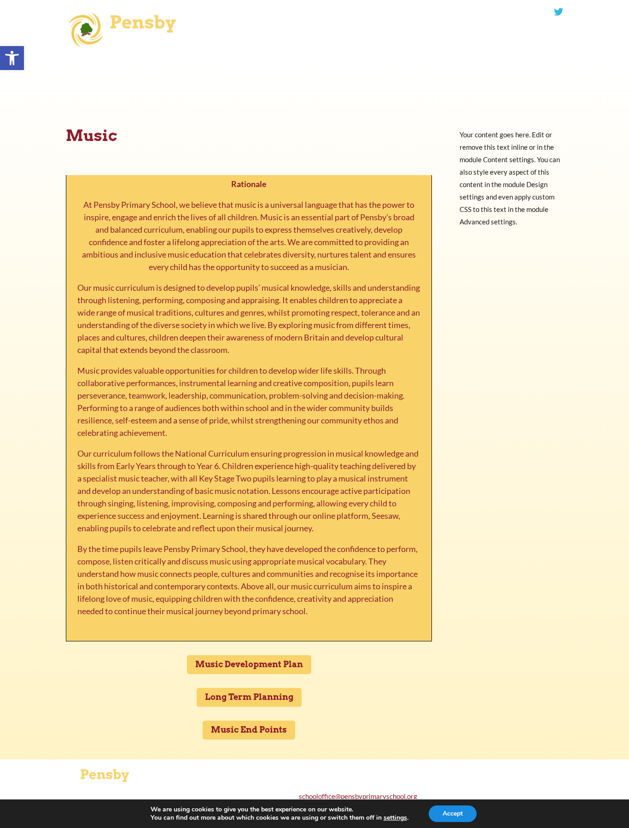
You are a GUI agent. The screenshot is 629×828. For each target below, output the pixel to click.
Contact (73, 62)
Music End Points (249, 729)
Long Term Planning (249, 697)
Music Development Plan (249, 664)
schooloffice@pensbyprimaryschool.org (483, 12)
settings (395, 818)
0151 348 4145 (363, 12)
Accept (453, 813)
